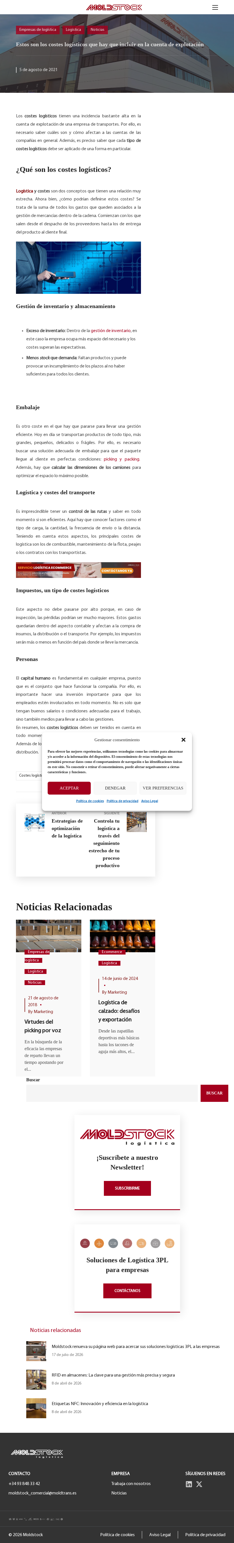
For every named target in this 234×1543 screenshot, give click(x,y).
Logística (73, 30)
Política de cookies (90, 801)
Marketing (43, 1012)
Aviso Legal (149, 801)
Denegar (115, 788)
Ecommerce (112, 952)
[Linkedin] (188, 1484)
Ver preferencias (163, 788)
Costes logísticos (33, 775)
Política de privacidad (122, 801)
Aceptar (69, 788)
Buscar (33, 1079)
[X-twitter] (199, 1484)
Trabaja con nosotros (131, 1484)
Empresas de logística (37, 30)
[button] (183, 740)
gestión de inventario (111, 331)
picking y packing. (122, 459)
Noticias (97, 30)
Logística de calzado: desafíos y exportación (119, 1011)
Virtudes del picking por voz (43, 1026)
